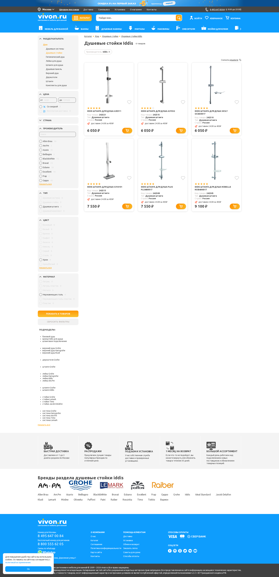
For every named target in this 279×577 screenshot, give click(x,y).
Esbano (128, 494)
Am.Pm (57, 494)
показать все (45, 184)
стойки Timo (48, 401)
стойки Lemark (49, 399)
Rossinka (127, 499)
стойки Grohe (48, 397)
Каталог (88, 36)
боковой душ (48, 336)
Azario (69, 494)
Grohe (176, 494)
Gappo (164, 494)
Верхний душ (52, 73)
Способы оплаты (131, 556)
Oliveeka (78, 499)
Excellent (141, 494)
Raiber (114, 499)
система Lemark (49, 420)
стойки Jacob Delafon (52, 404)
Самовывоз (104, 9)
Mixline (64, 499)
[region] (57, 161)
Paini (103, 499)
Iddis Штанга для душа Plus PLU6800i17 (157, 188)
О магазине (136, 9)
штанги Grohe (48, 367)
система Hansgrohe (51, 413)
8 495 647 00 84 (51, 536)
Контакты (152, 9)
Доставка (88, 9)
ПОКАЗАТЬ (58, 314)
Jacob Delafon (223, 494)
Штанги (49, 81)
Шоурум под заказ (69, 9)
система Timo (48, 418)
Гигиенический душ (55, 57)
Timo (140, 499)
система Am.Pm (49, 415)
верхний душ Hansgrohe (53, 350)
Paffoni (91, 499)
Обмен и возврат (131, 544)
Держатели (51, 77)
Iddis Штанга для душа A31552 (158, 111)
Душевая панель (54, 69)
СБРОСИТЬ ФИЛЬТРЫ (58, 322)
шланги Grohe (49, 388)
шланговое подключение (54, 341)
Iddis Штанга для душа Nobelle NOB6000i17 (213, 188)
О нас (93, 536)
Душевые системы (55, 49)
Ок (28, 569)
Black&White (100, 494)
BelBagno (83, 494)
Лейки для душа (53, 61)
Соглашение (96, 544)
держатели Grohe (51, 360)
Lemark (52, 499)
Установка (120, 9)
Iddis (187, 494)
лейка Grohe (48, 374)
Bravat (115, 494)
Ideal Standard (203, 494)
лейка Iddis (47, 378)
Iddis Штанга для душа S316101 (104, 187)
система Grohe (49, 411)
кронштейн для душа (52, 339)
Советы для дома (131, 552)
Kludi (40, 499)
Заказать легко (130, 548)
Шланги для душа (54, 65)
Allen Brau (43, 494)
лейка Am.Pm (48, 381)
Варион (164, 499)
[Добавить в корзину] (127, 130)
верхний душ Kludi (51, 353)
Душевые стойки (54, 53)
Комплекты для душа (56, 85)
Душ (45, 44)
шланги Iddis (48, 390)
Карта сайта (96, 552)
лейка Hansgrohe (50, 376)
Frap (153, 494)
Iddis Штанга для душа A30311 (104, 111)
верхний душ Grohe (51, 348)
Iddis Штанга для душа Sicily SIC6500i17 (211, 112)
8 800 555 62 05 (51, 544)
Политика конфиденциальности (106, 548)
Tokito (151, 499)
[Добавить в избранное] (129, 102)
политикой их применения (18, 562)
